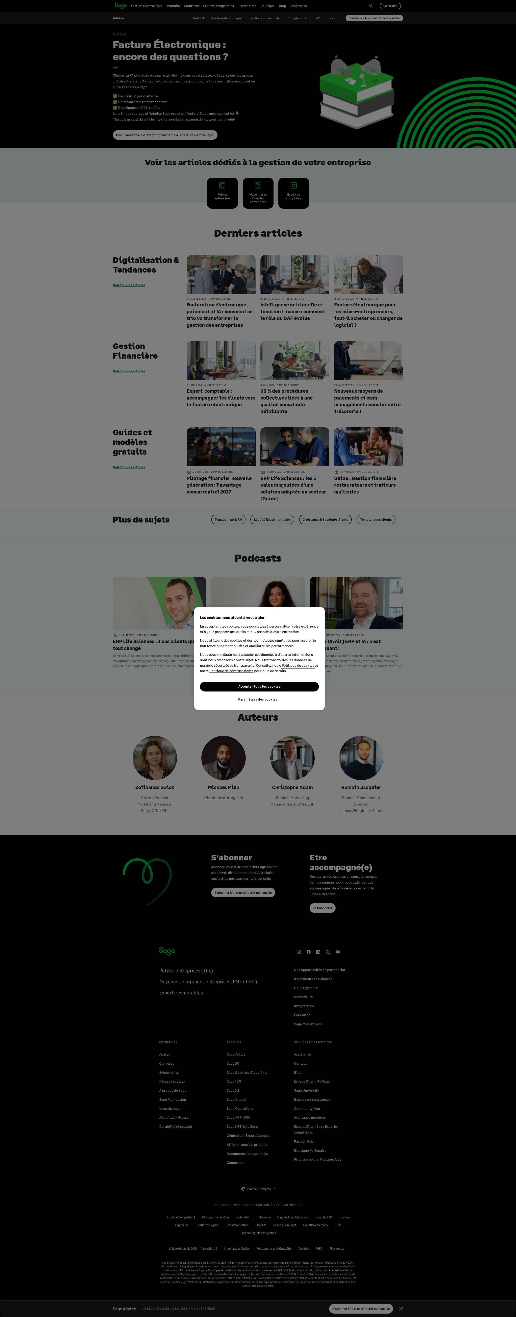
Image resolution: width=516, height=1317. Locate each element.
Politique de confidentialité (231, 670)
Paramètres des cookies (258, 699)
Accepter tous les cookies (259, 686)
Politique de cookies (298, 665)
